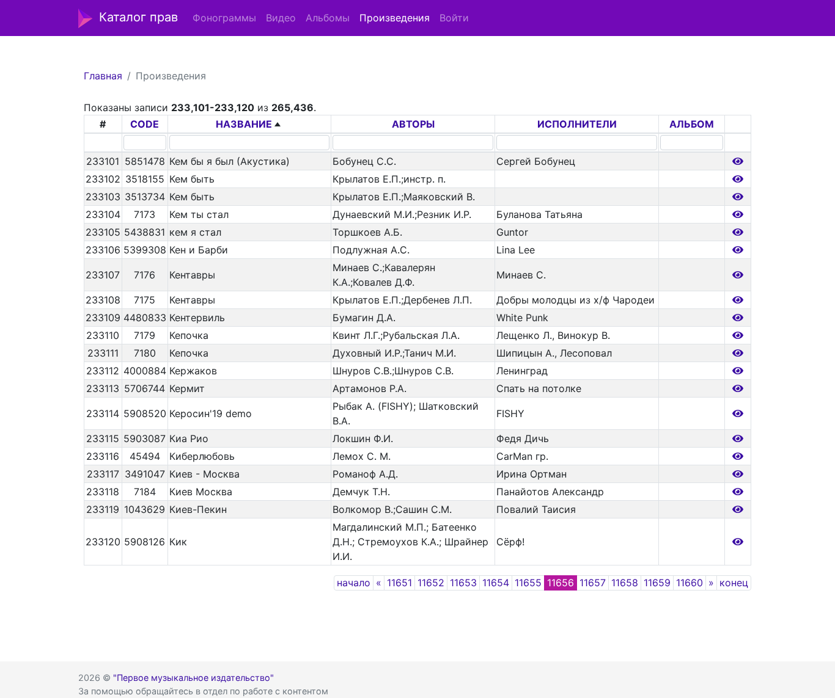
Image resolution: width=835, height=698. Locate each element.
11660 (689, 582)
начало (353, 582)
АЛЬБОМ (691, 124)
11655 (528, 582)
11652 (431, 582)
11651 (399, 582)
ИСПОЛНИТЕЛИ (577, 124)
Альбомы (328, 18)
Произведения (394, 18)
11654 (495, 582)
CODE (144, 124)
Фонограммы (224, 18)
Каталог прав (138, 17)
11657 (592, 582)
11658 (624, 582)
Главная (103, 76)
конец (733, 582)
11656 (560, 582)
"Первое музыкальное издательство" (193, 677)
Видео (281, 18)
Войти (454, 18)
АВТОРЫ (413, 124)
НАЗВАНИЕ (244, 124)
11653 (463, 582)
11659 (657, 582)
